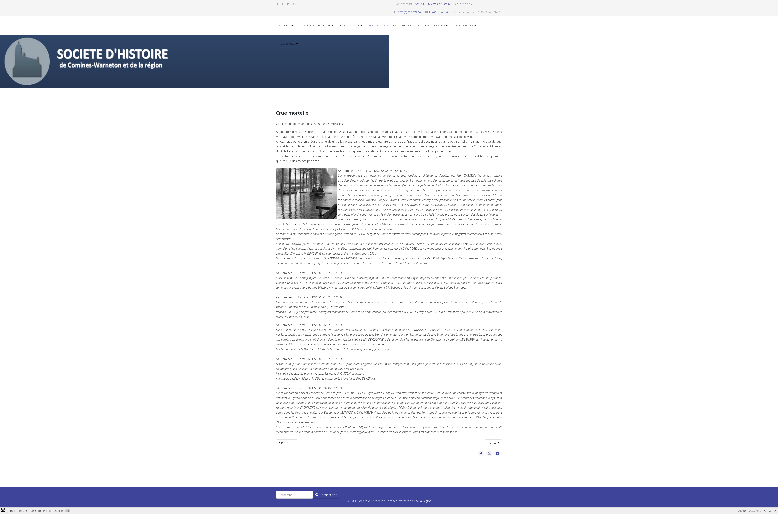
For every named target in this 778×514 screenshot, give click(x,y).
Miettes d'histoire (439, 4)
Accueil (419, 4)
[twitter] (282, 4)
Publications (349, 25)
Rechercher (328, 494)
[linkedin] (288, 4)
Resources (287, 43)
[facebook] (277, 4)
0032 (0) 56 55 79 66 (409, 12)
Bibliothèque (435, 25)
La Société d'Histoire (315, 25)
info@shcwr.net (438, 12)
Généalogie (410, 25)
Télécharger (463, 25)
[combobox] (294, 495)
